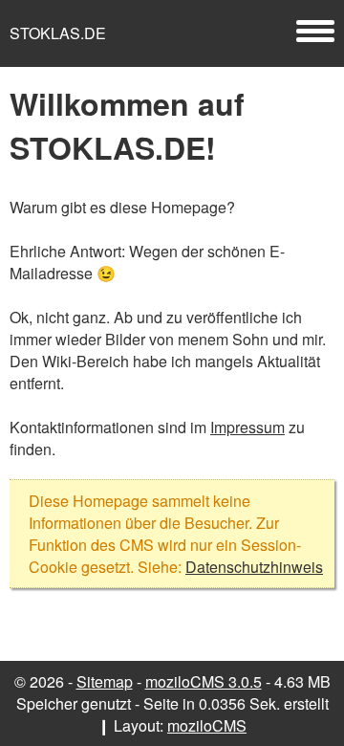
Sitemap (104, 681)
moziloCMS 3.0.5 (203, 681)
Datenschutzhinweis (254, 567)
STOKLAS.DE (58, 33)
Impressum (247, 427)
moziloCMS (207, 725)
